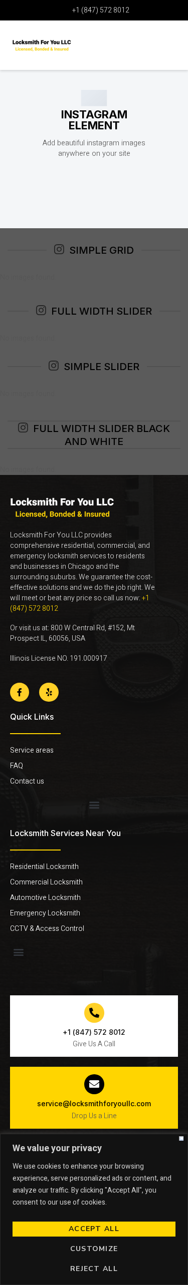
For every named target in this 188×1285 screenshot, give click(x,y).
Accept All (94, 1229)
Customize (94, 1249)
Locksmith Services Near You (65, 833)
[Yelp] (48, 692)
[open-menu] (165, 41)
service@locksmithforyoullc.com (94, 1103)
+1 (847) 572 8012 (94, 1032)
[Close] (181, 1138)
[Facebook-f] (19, 692)
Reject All (94, 1269)
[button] (94, 805)
